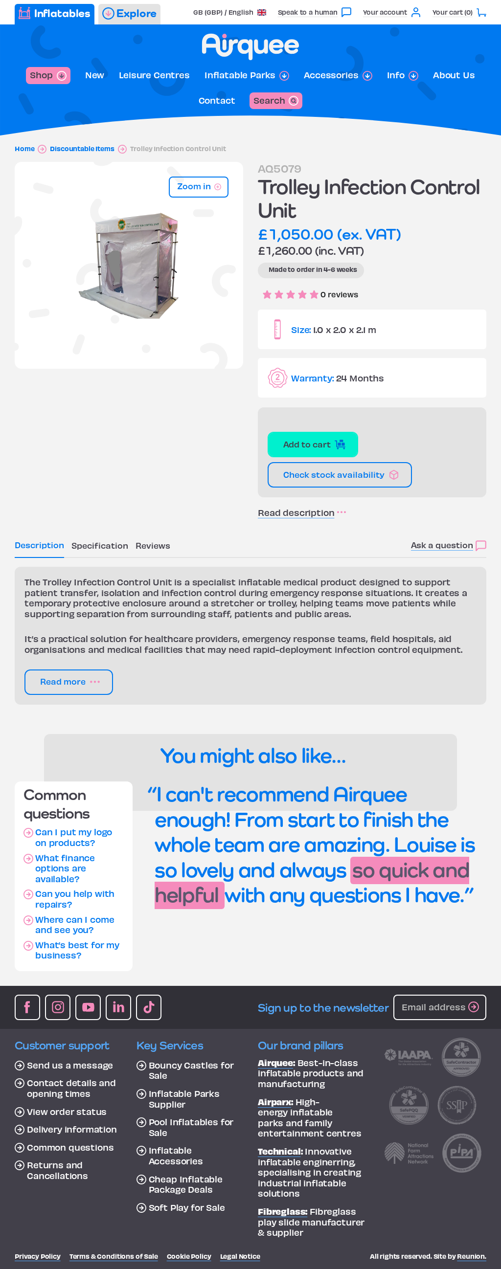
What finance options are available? (65, 868)
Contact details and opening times (71, 1087)
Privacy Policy (38, 1256)
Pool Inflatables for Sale (191, 1126)
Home (24, 149)
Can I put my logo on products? (73, 836)
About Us (454, 74)
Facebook (27, 1007)
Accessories (331, 74)
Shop (41, 74)
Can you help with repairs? (74, 898)
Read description (296, 512)
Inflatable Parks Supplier (184, 1098)
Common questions (70, 1147)
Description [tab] (39, 544)
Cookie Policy (189, 1256)
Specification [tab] (99, 545)
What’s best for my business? (77, 949)
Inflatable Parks (240, 74)
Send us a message (70, 1065)
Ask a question (442, 544)
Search (269, 100)
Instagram (57, 1007)
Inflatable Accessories (176, 1155)
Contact (217, 100)
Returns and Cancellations (57, 1169)
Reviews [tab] (153, 545)
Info (396, 74)
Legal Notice (240, 1256)
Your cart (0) (453, 12)
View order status (67, 1111)
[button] (229, 12)
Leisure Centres (154, 74)
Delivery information (72, 1129)
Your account (385, 12)
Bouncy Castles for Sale (191, 1070)
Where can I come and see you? (74, 924)
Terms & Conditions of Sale (113, 1256)
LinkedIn (118, 1007)
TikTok (148, 1007)
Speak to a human (308, 12)
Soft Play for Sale (187, 1207)
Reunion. (471, 1256)
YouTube (88, 1007)
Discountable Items (82, 149)
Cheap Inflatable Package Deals (186, 1184)
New (95, 74)
